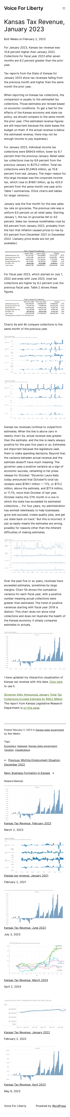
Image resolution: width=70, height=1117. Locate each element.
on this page (31, 707)
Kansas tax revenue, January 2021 (26, 875)
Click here (56, 681)
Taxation (9, 749)
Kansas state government (50, 729)
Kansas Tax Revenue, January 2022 (27, 1032)
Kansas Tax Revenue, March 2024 (26, 980)
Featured (22, 746)
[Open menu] (64, 8)
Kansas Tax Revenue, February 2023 (27, 823)
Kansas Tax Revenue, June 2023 (25, 927)
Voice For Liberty (23, 8)
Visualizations (22, 749)
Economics (10, 746)
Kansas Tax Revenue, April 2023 (25, 1084)
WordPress (59, 1106)
